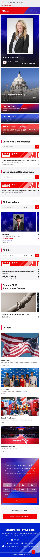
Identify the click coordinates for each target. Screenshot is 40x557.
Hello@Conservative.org (21, 540)
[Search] (37, 147)
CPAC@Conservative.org (10, 448)
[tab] (7, 485)
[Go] (33, 552)
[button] (31, 11)
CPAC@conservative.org (25, 420)
